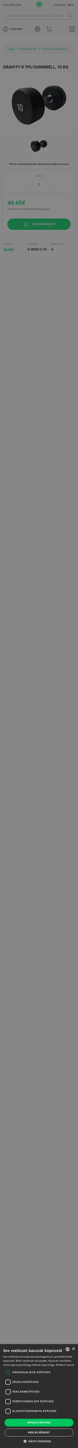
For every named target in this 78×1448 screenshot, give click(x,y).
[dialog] (39, 724)
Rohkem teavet (65, 1365)
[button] (39, 1441)
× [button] (73, 1348)
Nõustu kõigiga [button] (39, 1422)
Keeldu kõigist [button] (39, 1432)
